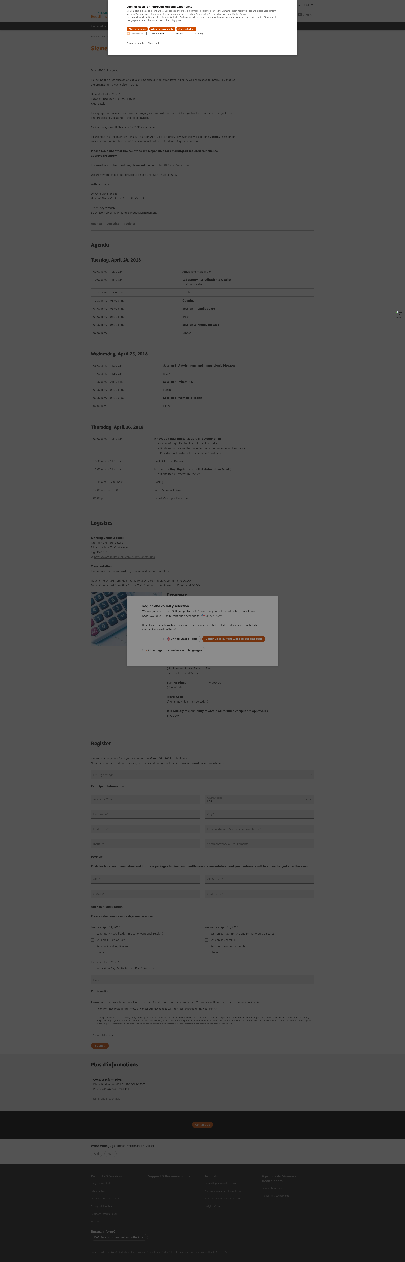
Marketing (197, 33)
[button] (399, 314)
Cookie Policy (238, 14)
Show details (154, 43)
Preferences (158, 33)
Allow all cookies (137, 29)
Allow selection (186, 29)
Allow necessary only (162, 29)
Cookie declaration (136, 43)
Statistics (178, 33)
